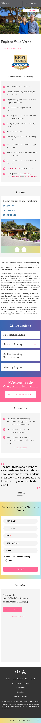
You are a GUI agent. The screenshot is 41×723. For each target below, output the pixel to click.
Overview (12, 720)
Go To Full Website (31, 10)
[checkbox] (20, 561)
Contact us (10, 386)
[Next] (23, 249)
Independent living (14, 168)
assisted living (25, 173)
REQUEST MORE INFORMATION (20, 394)
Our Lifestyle (9, 210)
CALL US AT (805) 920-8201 (15, 617)
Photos (19, 720)
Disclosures (20, 688)
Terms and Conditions (20, 696)
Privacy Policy (20, 692)
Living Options (27, 720)
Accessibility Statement (20, 683)
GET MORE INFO (31, 4)
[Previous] (17, 249)
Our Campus (8, 206)
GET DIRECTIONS (12, 609)
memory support (14, 176)
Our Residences (9, 215)
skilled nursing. (31, 176)
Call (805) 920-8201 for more (14, 48)
